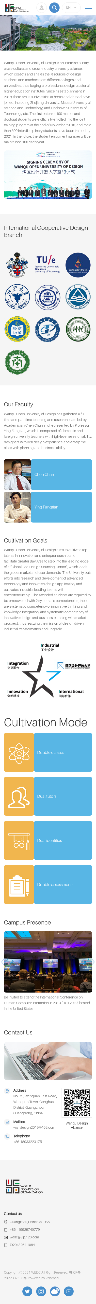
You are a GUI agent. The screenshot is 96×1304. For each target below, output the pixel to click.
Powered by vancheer (43, 1278)
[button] (3, 962)
